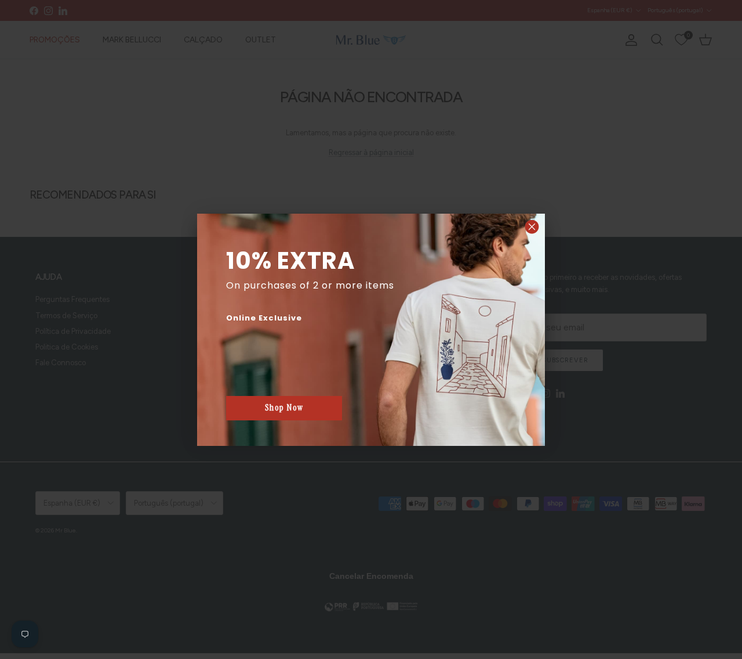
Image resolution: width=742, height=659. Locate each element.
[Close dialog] (532, 226)
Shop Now (284, 407)
